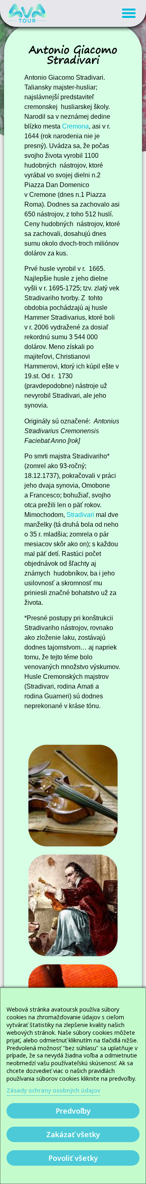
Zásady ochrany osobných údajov (53, 1090)
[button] (129, 13)
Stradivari (80, 514)
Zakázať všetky (73, 1134)
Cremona (75, 126)
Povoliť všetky (73, 1158)
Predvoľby (73, 1111)
